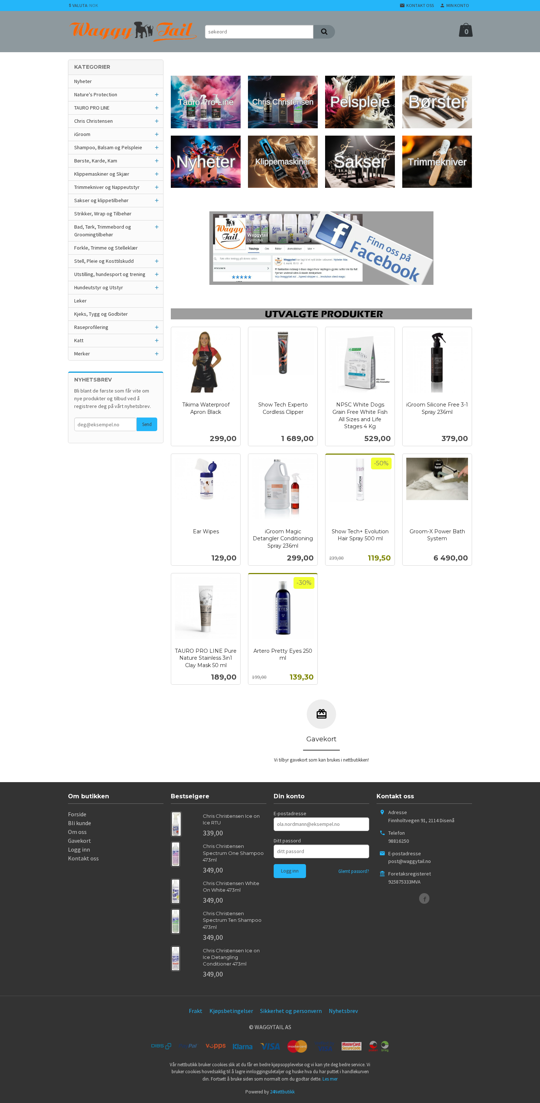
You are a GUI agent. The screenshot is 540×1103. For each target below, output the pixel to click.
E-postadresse (290, 813)
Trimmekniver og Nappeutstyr (107, 187)
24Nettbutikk (282, 1092)
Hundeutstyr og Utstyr (98, 287)
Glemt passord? (353, 871)
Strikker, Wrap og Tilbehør (103, 213)
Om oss (77, 831)
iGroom (82, 134)
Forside (77, 814)
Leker (80, 300)
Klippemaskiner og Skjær (101, 174)
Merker (82, 353)
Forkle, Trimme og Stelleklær (106, 247)
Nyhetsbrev (343, 1010)
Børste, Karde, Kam (95, 160)
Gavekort (79, 840)
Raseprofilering (91, 327)
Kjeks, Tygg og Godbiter (101, 314)
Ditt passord (287, 840)
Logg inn (79, 849)
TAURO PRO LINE (91, 107)
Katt (78, 340)
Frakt (195, 1010)
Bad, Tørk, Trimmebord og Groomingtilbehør (102, 230)
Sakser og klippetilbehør (101, 200)
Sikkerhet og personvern (291, 1010)
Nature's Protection (95, 94)
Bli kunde (79, 823)
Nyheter (83, 81)
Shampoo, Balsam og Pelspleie (108, 147)
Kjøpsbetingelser (231, 1010)
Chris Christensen (93, 121)
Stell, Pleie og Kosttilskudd (104, 261)
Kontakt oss (83, 858)
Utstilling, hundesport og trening (109, 274)
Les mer (330, 1079)
